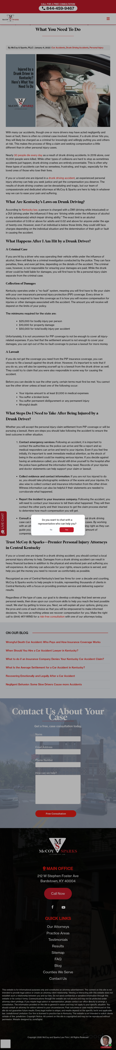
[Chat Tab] (58, 525)
